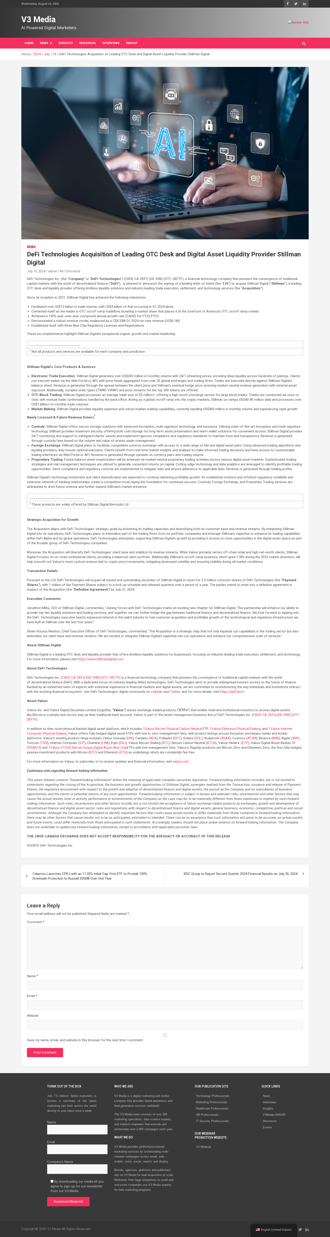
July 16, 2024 (36, 271)
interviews (110, 43)
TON (44, 743)
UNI (130, 738)
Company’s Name (60, 1162)
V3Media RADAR (274, 1114)
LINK (105, 743)
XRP (295, 738)
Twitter (175, 692)
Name (32, 976)
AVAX (225, 738)
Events (267, 1127)
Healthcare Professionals (212, 1108)
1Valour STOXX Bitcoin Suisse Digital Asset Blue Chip (87, 748)
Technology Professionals (212, 1096)
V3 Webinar (203, 1147)
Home (29, 43)
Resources (87, 43)
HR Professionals (207, 1114)
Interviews (269, 1102)
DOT (177, 738)
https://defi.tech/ (232, 692)
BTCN (211, 743)
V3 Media (38, 19)
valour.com (180, 761)
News (266, 1096)
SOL (198, 738)
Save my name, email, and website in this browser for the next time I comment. (85, 1040)
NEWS (44, 43)
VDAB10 (34, 748)
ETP (245, 743)
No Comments (70, 271)
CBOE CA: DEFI (73, 678)
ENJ (123, 743)
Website (33, 1016)
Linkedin (157, 692)
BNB (276, 738)
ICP (81, 743)
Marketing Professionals (211, 1102)
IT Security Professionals (212, 1121)
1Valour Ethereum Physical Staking (235, 729)
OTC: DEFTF (110, 678)
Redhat (131, 43)
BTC (166, 743)
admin (52, 271)
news (31, 247)
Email (32, 996)
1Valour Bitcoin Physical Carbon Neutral (172, 729)
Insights (66, 43)
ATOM (251, 738)
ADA (153, 738)
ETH (123, 752)
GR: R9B (93, 678)
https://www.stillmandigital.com (100, 659)
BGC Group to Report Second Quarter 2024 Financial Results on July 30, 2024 (240, 874)
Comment (35, 922)
